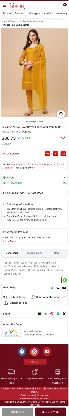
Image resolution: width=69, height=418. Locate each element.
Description (12, 252)
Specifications (34, 252)
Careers (49, 388)
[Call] (57, 287)
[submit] (63, 137)
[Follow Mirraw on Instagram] (34, 351)
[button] (29, 115)
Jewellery (61, 13)
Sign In (34, 361)
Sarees (19, 13)
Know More (9, 241)
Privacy (29, 388)
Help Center (9, 388)
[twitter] (64, 314)
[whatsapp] (45, 314)
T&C (63, 182)
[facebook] (58, 314)
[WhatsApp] (52, 287)
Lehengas (33, 13)
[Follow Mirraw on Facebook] (21, 351)
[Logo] (17, 6)
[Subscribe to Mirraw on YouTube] (46, 351)
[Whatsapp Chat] (64, 280)
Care (56, 252)
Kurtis (48, 13)
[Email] (64, 287)
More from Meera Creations (39, 334)
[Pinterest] (52, 314)
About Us (38, 388)
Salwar (6, 13)
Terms (20, 388)
